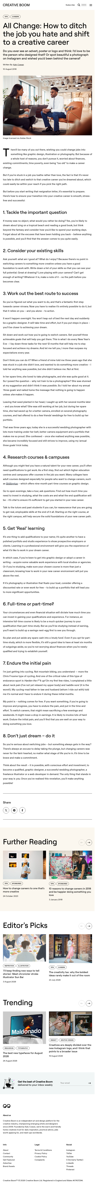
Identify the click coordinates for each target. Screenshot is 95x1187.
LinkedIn (70, 1163)
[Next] (89, 842)
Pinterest (70, 1169)
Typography (23, 1048)
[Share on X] (6, 810)
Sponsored (16, 883)
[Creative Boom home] (16, 5)
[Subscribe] (89, 1083)
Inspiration (9, 966)
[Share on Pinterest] (14, 810)
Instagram (70, 1150)
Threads (69, 1166)
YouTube (69, 1156)
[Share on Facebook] (22, 810)
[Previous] (82, 842)
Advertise (7, 1163)
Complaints (40, 1160)
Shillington (12, 483)
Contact (6, 1153)
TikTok (69, 1153)
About (5, 1150)
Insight (54, 1040)
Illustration (23, 966)
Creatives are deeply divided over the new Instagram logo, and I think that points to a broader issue (70, 1048)
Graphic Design (67, 1040)
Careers (15, 17)
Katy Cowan (18, 64)
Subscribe (70, 5)
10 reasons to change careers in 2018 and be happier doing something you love (70, 892)
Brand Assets (9, 1166)
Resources (9, 1048)
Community (8, 1156)
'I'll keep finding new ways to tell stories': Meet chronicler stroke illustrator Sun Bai (21, 974)
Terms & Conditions (43, 1150)
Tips (6, 17)
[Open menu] (91, 5)
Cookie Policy (41, 1156)
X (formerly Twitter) (74, 1160)
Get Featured (9, 1160)
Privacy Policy (41, 1153)
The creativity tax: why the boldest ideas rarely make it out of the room (69, 974)
